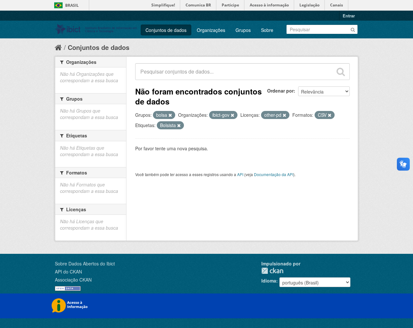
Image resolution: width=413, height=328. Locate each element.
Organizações (211, 30)
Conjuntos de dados (166, 30)
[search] (341, 71)
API (240, 174)
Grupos (243, 30)
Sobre (267, 30)
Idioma (268, 280)
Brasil (72, 5)
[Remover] (170, 115)
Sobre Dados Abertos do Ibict (85, 263)
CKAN (272, 270)
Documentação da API (273, 174)
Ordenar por (280, 90)
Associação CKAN (73, 279)
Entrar (349, 16)
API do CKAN (68, 271)
